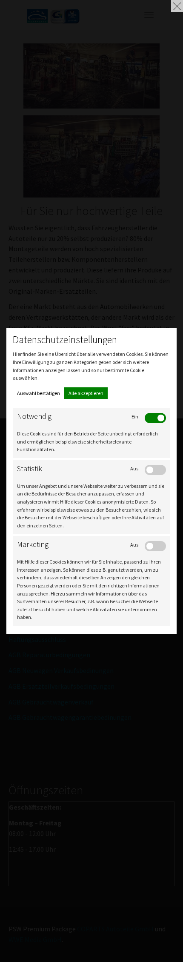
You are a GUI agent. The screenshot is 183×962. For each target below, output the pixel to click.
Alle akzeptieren (86, 393)
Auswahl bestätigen (38, 393)
